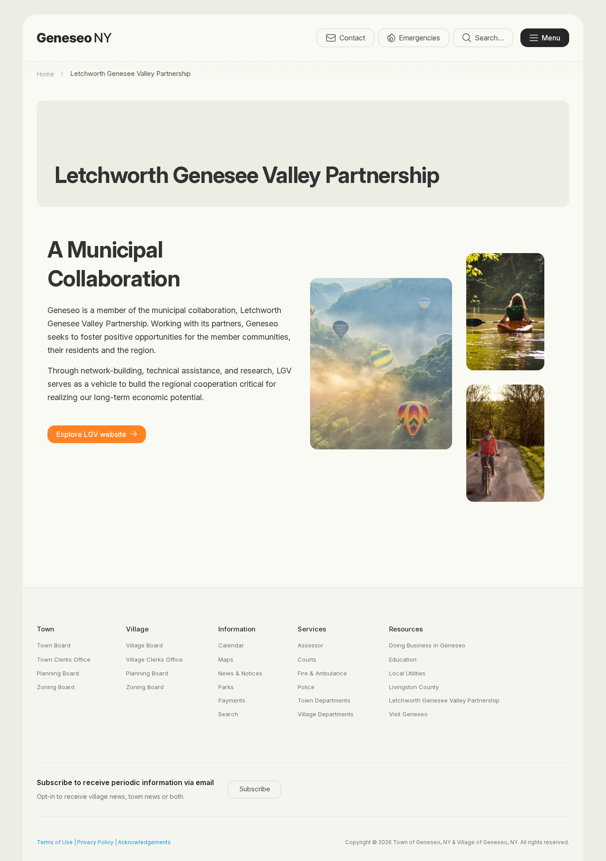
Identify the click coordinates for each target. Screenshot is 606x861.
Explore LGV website (91, 434)
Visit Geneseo (408, 714)
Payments (231, 700)
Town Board (54, 645)
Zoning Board (56, 686)
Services (312, 629)
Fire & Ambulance (322, 673)
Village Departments (326, 714)
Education (403, 659)
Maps (225, 659)
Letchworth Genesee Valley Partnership (444, 700)
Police (306, 686)
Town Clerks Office (64, 659)
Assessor (310, 645)
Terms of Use (55, 842)
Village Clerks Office (154, 659)
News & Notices (240, 673)
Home (45, 74)
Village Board (144, 645)
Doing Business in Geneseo (427, 645)
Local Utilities (407, 673)
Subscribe (254, 789)
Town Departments (324, 700)
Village (137, 629)
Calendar (231, 645)
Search (228, 714)
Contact (352, 37)
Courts (307, 659)
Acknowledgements (144, 842)
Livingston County (414, 686)
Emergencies (419, 37)
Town (45, 629)
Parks (226, 686)
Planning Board (58, 673)
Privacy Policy (95, 842)
